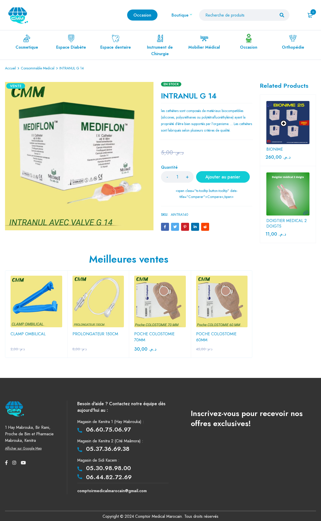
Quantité (169, 167)
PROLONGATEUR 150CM (95, 334)
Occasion (248, 47)
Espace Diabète (71, 47)
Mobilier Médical (204, 47)
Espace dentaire (115, 47)
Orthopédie (293, 47)
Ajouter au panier (222, 177)
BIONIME (274, 149)
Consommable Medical (37, 68)
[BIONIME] (287, 122)
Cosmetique (27, 47)
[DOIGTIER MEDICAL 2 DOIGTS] (287, 194)
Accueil (10, 68)
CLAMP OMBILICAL (28, 334)
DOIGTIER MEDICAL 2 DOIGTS (286, 223)
